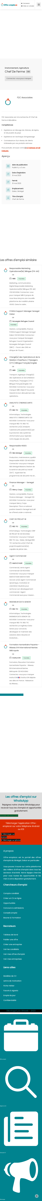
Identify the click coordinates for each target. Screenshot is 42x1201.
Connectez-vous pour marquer (18, 78)
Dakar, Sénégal (18, 191)
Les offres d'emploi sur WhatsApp (21, 799)
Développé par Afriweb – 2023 (21, 1010)
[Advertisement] (21, 34)
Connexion (26, 3)
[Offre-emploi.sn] (9, 2)
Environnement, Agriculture (17, 68)
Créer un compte (28, 6)
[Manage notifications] (37, 1196)
